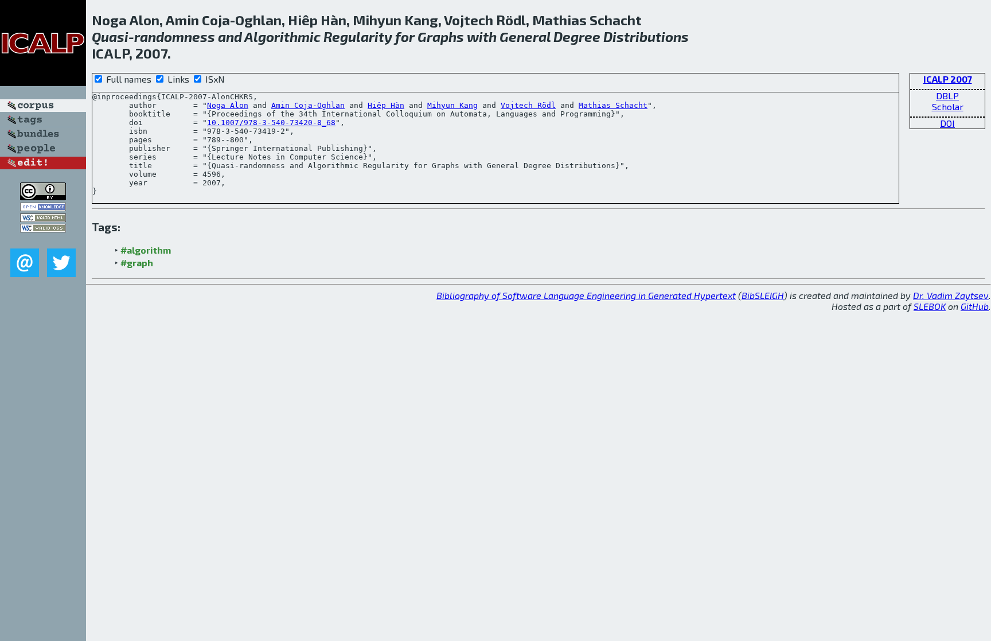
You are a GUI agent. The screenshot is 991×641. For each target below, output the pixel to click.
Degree (576, 36)
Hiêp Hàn (386, 105)
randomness (174, 36)
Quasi (110, 36)
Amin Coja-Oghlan (308, 105)
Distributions (646, 36)
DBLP (947, 95)
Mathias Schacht (613, 105)
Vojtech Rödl (528, 105)
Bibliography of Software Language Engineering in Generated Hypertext (586, 295)
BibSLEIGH (763, 295)
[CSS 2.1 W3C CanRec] (43, 240)
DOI (947, 123)
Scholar (947, 106)
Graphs (441, 36)
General (525, 36)
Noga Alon (227, 105)
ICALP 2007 (947, 78)
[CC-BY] (43, 196)
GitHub (975, 306)
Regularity (357, 36)
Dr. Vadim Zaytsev (951, 295)
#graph (136, 262)
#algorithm (145, 249)
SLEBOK (930, 306)
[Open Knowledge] (43, 207)
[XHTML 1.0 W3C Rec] (43, 218)
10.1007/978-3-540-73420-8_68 (271, 122)
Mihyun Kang (452, 105)
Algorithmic (282, 36)
